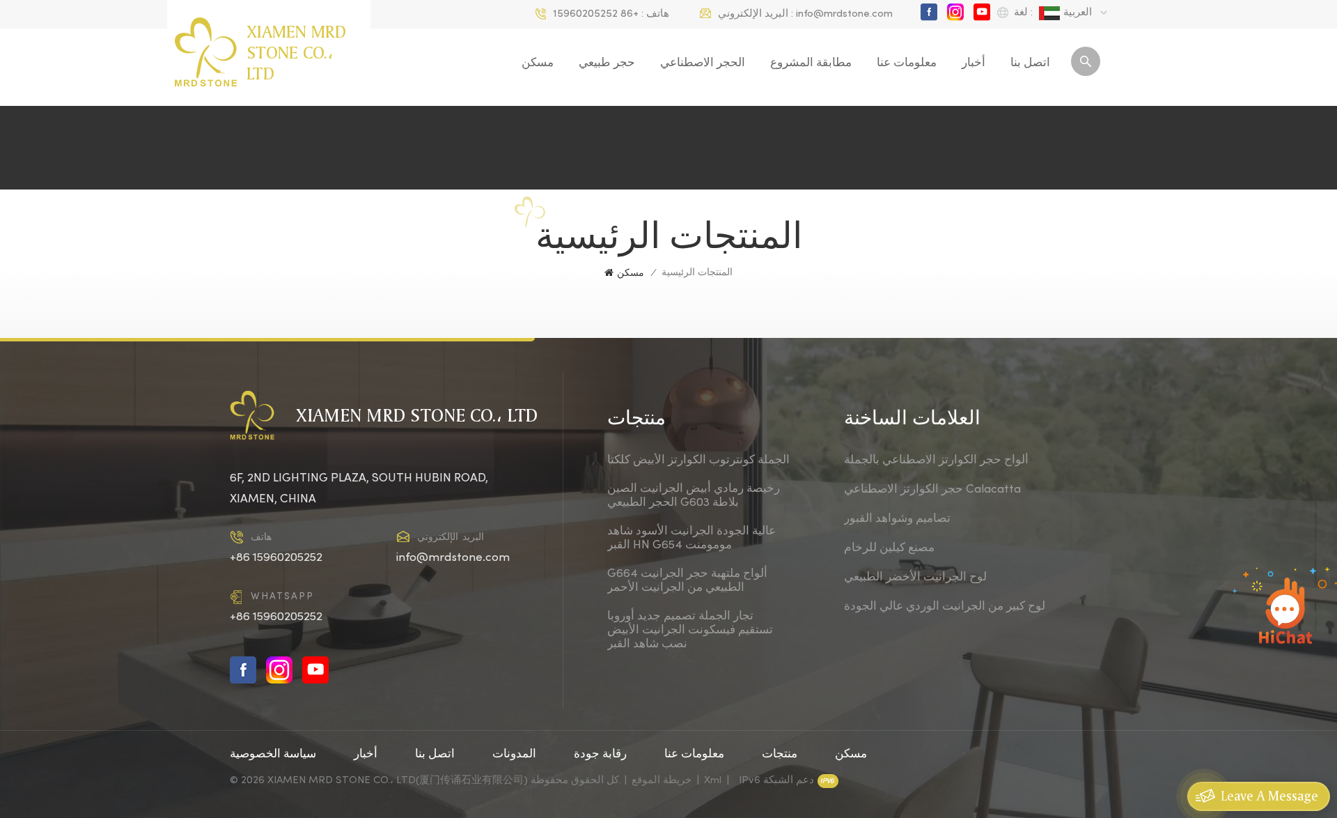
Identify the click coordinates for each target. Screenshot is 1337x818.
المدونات (514, 754)
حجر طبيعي (607, 63)
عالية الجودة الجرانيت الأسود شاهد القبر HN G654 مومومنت (691, 538)
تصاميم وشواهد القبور (897, 519)
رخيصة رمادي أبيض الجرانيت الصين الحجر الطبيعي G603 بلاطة (693, 496)
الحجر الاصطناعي (702, 63)
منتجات (779, 754)
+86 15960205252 (596, 14)
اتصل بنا (1030, 63)
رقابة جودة (600, 754)
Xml (712, 780)
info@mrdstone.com (844, 14)
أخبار (973, 63)
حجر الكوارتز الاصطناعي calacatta (932, 489)
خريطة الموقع (661, 780)
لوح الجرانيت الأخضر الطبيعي (915, 577)
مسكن (538, 63)
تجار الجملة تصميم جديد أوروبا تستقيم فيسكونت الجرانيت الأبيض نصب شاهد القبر (690, 630)
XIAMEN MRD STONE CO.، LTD (296, 52)
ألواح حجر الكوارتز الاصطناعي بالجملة (936, 460)
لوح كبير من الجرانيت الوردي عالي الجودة (944, 606)
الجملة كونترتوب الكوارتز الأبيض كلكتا (698, 460)
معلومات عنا (907, 63)
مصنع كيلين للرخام (889, 548)
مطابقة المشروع (811, 63)
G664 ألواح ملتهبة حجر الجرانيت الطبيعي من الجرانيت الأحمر (687, 581)
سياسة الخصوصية (273, 754)
